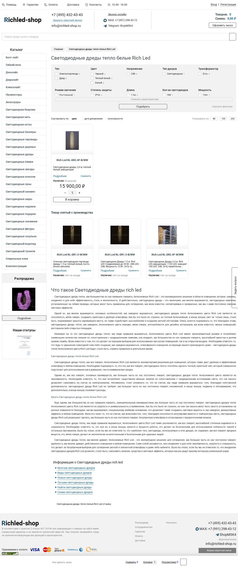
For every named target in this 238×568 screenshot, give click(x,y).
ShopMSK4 (227, 535)
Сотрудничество (143, 527)
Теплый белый (103, 78)
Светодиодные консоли (20, 176)
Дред (63, 78)
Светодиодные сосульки (21, 236)
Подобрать (143, 106)
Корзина (147, 562)
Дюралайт (12, 79)
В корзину (72, 199)
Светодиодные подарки (21, 213)
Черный (100, 73)
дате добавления (93, 118)
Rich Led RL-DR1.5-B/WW (120, 254)
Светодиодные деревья (21, 146)
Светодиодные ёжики (19, 161)
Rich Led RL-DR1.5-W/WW (72, 254)
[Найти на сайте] (232, 36)
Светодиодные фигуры (20, 228)
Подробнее (24, 318)
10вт (206, 95)
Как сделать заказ (62, 562)
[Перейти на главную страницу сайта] (23, 20)
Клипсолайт (13, 87)
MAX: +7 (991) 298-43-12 (122, 20)
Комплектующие (16, 266)
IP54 (98, 95)
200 (233, 118)
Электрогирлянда (69, 73)
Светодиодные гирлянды (21, 139)
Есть (206, 73)
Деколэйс (12, 72)
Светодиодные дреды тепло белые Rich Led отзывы (84, 504)
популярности (115, 118)
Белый (99, 82)
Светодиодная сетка (19, 124)
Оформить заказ (222, 25)
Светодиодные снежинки (21, 221)
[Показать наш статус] (24, 345)
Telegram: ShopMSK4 (120, 25)
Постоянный (67, 95)
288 (170, 95)
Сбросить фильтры (222, 106)
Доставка (73, 4)
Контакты (95, 4)
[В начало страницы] (183, 562)
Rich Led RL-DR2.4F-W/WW (168, 254)
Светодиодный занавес (20, 191)
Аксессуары (13, 102)
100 (223, 118)
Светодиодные (176, 73)
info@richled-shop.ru (220, 544)
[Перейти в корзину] (211, 17)
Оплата (53, 4)
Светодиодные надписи (21, 206)
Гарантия (32, 4)
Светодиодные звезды (20, 169)
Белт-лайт (12, 57)
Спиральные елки (17, 258)
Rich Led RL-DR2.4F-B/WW (72, 160)
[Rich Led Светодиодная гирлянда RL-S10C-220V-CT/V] (23, 299)
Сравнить (131, 562)
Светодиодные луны (18, 184)
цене (74, 118)
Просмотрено (169, 562)
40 (214, 118)
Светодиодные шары (19, 199)
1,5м (134, 95)
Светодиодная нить (18, 117)
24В (134, 73)
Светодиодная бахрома (20, 109)
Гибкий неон (13, 64)
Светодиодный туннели (20, 251)
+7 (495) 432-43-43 (67, 14)
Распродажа (141, 522)
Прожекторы (14, 94)
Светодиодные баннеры (21, 131)
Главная (58, 49)
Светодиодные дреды (19, 154)
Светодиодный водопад (21, 243)
